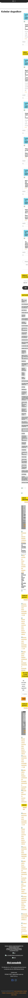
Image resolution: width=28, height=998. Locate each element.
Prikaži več (24, 42)
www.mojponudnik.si (18, 991)
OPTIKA (23, 387)
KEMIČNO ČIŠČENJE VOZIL (24, 352)
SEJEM (23, 433)
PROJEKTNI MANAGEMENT (25, 422)
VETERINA (24, 474)
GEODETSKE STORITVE (24, 333)
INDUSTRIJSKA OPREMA (25, 343)
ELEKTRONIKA (25, 325)
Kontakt (25, 991)
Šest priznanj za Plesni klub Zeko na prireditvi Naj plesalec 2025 (23, 580)
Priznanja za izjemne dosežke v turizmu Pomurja (24, 548)
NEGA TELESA (23, 378)
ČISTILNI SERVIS (23, 316)
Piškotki (3, 992)
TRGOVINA (24, 457)
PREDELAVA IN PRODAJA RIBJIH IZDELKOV (24, 404)
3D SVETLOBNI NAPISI (24, 300)
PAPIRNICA (24, 389)
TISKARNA (24, 449)
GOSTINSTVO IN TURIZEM (24, 337)
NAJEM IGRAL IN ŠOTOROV (24, 369)
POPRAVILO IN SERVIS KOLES (24, 393)
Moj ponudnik (14, 963)
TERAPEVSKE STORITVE (24, 447)
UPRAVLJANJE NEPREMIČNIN (25, 471)
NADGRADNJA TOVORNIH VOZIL (25, 364)
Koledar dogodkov (11, 11)
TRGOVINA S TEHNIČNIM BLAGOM (24, 467)
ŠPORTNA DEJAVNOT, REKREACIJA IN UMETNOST (24, 438)
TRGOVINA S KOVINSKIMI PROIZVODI (24, 461)
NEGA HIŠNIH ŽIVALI (23, 374)
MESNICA (24, 361)
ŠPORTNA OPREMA (24, 443)
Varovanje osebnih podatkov (12, 992)
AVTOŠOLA (24, 310)
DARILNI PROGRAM (24, 323)
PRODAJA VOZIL (24, 414)
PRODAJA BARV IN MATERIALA (24, 410)
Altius (15, 994)
